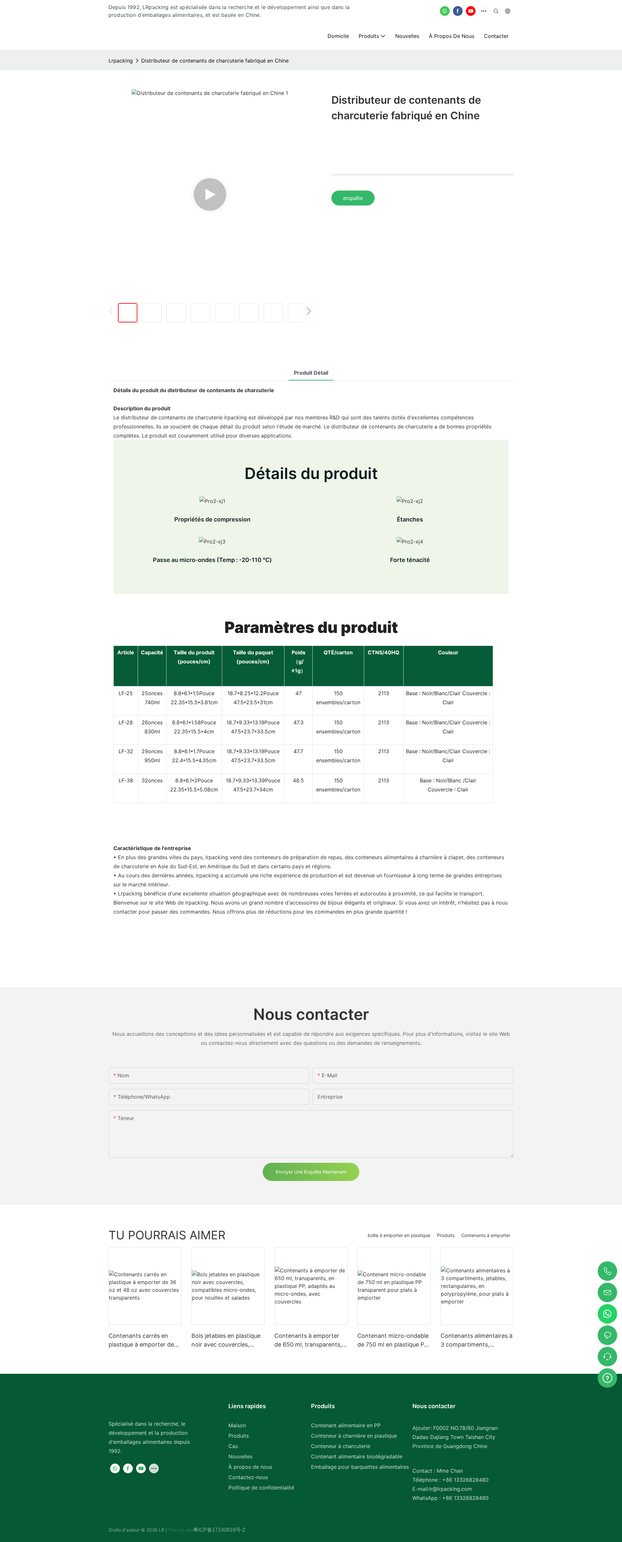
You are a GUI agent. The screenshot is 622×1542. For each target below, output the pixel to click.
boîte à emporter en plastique (399, 1235)
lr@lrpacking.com (450, 1489)
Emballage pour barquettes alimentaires (360, 1467)
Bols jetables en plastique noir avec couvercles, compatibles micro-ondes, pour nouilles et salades (227, 1340)
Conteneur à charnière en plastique (354, 1435)
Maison (237, 1425)
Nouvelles (240, 1456)
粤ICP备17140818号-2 (219, 1530)
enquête (353, 198)
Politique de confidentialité (261, 1487)
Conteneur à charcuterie (340, 1446)
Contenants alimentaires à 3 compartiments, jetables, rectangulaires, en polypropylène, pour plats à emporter (477, 1340)
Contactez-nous (248, 1477)
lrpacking (121, 60)
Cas (233, 1446)
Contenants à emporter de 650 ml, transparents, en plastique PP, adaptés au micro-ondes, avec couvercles (308, 1340)
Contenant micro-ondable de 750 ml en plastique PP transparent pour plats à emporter (393, 1340)
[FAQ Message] (607, 1377)
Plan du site (180, 1530)
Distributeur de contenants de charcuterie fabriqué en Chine (215, 60)
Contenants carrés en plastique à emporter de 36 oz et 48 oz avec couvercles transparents (142, 1340)
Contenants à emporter (485, 1235)
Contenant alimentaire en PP (346, 1425)
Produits (446, 1235)
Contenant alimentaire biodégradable (356, 1456)
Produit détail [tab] (311, 372)
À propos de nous (250, 1467)
